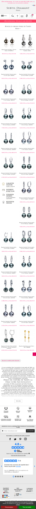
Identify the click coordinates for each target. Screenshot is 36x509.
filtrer (17, 28)
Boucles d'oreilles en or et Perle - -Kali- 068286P (27, 347)
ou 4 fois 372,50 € (30, 103)
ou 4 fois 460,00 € (12, 152)
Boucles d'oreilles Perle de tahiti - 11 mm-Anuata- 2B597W (9, 99)
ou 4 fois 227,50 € (11, 53)
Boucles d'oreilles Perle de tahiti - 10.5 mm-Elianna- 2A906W (9, 124)
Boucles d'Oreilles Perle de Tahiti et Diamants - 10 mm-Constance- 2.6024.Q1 (9, 347)
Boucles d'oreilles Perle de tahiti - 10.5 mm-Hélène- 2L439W (27, 75)
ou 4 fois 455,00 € (12, 276)
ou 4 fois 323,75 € (29, 53)
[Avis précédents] (1, 466)
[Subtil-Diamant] (18, 9)
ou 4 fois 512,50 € (12, 177)
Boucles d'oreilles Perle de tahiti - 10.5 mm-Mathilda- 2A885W (9, 272)
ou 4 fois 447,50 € (11, 127)
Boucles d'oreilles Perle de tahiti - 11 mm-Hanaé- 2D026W (27, 149)
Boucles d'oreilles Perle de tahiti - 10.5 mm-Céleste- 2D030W (9, 174)
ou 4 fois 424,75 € (29, 276)
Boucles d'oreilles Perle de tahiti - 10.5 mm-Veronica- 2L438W (27, 248)
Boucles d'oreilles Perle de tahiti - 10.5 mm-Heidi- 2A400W (9, 297)
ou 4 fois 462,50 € (30, 300)
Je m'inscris (30, 430)
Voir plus (18, 401)
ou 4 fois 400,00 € (12, 78)
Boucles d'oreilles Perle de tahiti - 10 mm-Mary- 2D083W (9, 248)
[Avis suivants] (34, 466)
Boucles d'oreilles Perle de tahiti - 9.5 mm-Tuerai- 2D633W (27, 124)
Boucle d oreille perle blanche (10, 360)
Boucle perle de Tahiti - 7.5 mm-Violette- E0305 (27, 50)
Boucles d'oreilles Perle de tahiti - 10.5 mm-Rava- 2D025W (27, 322)
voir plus (18, 466)
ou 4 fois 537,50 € (29, 177)
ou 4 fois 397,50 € (29, 152)
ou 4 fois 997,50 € (30, 251)
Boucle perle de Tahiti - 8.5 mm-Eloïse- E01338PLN (9, 50)
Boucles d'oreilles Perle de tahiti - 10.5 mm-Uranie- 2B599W (27, 174)
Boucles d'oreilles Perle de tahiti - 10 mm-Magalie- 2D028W (27, 198)
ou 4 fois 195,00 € (29, 350)
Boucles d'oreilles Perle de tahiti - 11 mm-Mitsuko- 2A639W (27, 272)
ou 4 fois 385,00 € (30, 325)
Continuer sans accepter (29, 499)
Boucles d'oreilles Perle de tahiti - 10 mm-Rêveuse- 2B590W (27, 223)
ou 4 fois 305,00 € (30, 127)
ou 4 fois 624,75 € (12, 300)
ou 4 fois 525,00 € (12, 325)
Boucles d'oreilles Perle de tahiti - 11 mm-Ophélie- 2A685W (9, 322)
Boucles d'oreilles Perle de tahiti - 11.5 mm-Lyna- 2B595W (9, 75)
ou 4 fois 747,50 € (30, 78)
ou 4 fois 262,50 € (12, 103)
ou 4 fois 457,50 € (11, 251)
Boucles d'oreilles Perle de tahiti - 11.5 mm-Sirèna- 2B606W (27, 297)
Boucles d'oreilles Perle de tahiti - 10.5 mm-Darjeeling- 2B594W (9, 149)
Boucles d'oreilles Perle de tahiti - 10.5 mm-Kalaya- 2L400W (27, 99)
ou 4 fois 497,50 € (29, 202)
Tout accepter (27, 507)
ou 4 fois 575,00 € (12, 350)
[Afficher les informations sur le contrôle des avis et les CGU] (29, 453)
